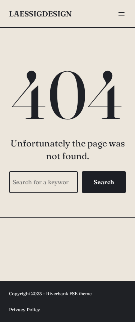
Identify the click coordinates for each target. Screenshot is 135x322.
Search (104, 182)
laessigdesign (40, 13)
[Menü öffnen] (121, 13)
